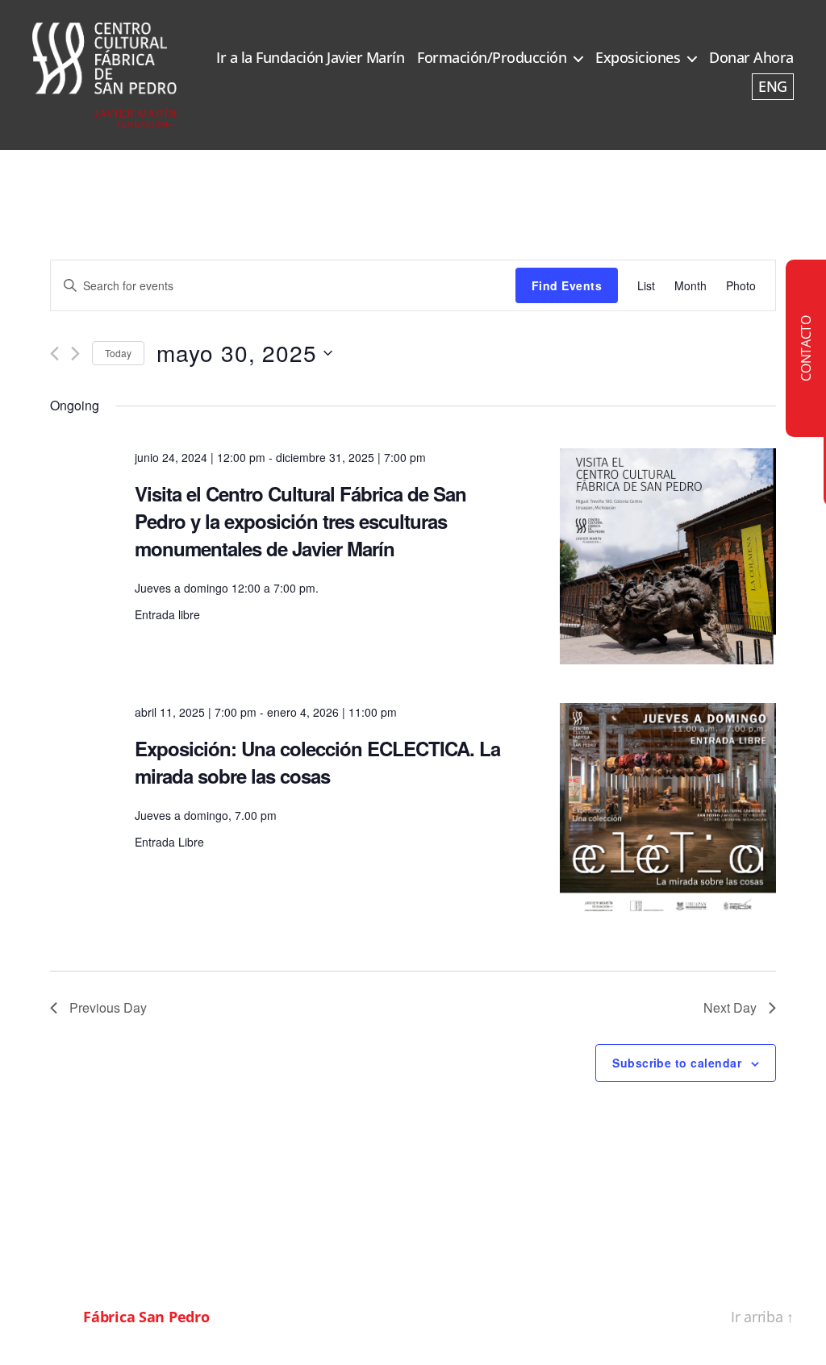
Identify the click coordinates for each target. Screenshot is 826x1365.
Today (118, 353)
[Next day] (75, 353)
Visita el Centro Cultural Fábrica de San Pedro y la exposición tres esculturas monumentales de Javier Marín (300, 521)
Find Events (567, 285)
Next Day (730, 1007)
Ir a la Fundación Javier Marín (310, 58)
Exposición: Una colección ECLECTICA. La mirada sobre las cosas (317, 762)
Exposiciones (637, 58)
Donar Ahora (751, 58)
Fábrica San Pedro (146, 1316)
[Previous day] (54, 353)
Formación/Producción (491, 58)
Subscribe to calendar (676, 1063)
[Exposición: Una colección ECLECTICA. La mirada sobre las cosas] (668, 811)
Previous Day (108, 1007)
